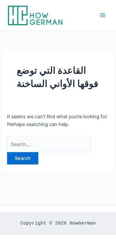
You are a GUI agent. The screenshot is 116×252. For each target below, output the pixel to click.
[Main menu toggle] (103, 15)
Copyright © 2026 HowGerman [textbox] (58, 223)
